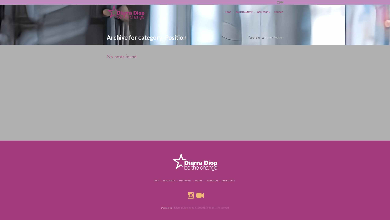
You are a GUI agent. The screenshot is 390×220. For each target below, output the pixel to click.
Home (268, 37)
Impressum (212, 181)
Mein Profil (169, 181)
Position (278, 37)
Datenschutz (228, 181)
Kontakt (199, 181)
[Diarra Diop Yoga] (195, 162)
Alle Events (185, 181)
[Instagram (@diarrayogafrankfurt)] (278, 2)
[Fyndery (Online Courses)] (281, 2)
